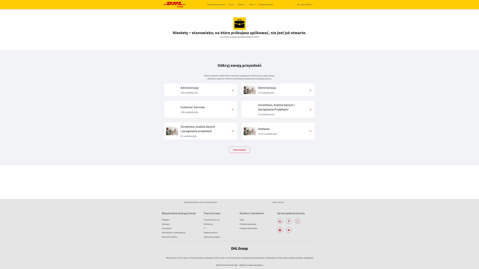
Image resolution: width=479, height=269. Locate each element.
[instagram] (280, 230)
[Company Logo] (174, 4)
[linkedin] (280, 221)
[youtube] (289, 230)
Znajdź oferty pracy (266, 4)
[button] (239, 150)
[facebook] (289, 221)
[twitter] (297, 221)
